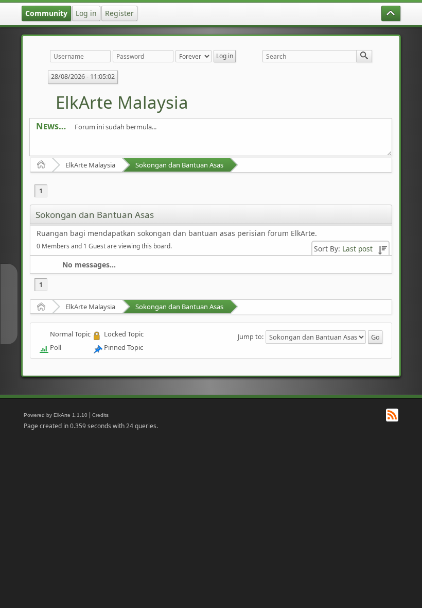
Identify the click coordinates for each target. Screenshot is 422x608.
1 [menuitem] (41, 191)
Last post (357, 249)
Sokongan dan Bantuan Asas (179, 165)
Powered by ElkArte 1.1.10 (55, 415)
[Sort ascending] (382, 249)
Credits (100, 415)
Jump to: (250, 336)
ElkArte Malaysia (122, 102)
